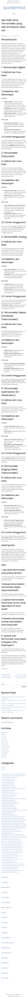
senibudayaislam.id (6, 823)
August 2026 (4, 732)
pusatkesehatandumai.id (7, 805)
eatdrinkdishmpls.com (20, 828)
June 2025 (3, 757)
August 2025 (4, 753)
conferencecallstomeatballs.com (9, 869)
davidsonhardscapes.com (7, 833)
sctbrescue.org (20, 865)
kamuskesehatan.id (18, 846)
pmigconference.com (12, 854)
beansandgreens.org (17, 849)
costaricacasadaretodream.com (9, 862)
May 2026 (3, 737)
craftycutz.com (5, 829)
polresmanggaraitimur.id (18, 842)
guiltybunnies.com (19, 834)
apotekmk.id (4, 818)
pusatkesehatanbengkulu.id (8, 790)
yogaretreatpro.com (20, 864)
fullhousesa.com (21, 838)
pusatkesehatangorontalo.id (8, 795)
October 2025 (4, 750)
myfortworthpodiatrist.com (8, 864)
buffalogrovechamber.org (8, 828)
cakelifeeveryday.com (6, 849)
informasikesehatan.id (7, 846)
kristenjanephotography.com (8, 865)
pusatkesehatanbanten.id (7, 779)
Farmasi (3, 769)
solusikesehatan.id (6, 774)
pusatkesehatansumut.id (7, 782)
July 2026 (3, 734)
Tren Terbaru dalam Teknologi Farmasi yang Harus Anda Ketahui (20, 676)
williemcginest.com (6, 831)
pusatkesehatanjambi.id (19, 789)
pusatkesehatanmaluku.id (8, 792)
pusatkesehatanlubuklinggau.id (9, 808)
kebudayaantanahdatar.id (17, 823)
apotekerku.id (21, 816)
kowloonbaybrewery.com (7, 859)
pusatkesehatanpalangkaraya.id (9, 816)
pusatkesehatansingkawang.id (9, 815)
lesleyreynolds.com (6, 856)
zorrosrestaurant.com (16, 831)
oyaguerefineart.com (6, 839)
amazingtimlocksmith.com (15, 841)
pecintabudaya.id (19, 818)
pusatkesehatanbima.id (7, 813)
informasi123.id (14, 872)
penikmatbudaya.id (6, 821)
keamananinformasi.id (16, 870)
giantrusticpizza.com (13, 867)
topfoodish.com (16, 852)
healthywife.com (16, 839)
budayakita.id (15, 820)
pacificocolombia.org (6, 852)
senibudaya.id (22, 820)
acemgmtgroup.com (6, 836)
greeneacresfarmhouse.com (19, 836)
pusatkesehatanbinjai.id (20, 798)
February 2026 (5, 743)
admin (17, 36)
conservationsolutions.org (8, 851)
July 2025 (3, 755)
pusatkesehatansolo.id (7, 810)
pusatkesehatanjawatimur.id (8, 780)
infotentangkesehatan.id (14, 844)
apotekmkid (14, 7)
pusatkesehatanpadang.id (8, 800)
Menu (14, 14)
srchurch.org (4, 867)
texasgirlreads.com (14, 829)
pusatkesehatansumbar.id (8, 784)
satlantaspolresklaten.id (20, 826)
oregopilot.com (11, 860)
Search (3, 684)
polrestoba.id (4, 844)
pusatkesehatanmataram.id (8, 811)
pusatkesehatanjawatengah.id (9, 787)
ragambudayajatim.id (6, 820)
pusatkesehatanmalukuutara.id (9, 793)
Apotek (7, 668)
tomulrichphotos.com (16, 856)
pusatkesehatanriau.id (7, 789)
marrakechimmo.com (6, 842)
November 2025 (5, 748)
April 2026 (3, 739)
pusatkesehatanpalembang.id (9, 807)
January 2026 (4, 745)
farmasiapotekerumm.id (7, 847)
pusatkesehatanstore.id (7, 775)
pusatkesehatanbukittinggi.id (8, 802)
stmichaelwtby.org (6, 870)
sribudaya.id (23, 824)
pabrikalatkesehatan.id (19, 775)
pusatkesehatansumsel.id (7, 785)
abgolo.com (4, 860)
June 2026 (3, 736)
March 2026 (4, 741)
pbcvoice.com (4, 841)
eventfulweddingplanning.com (9, 857)
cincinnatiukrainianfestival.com (9, 838)
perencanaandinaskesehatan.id (9, 777)
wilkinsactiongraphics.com (8, 834)
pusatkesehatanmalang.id (19, 810)
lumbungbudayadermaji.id (18, 821)
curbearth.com (18, 851)
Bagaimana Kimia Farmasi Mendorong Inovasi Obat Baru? (6, 676)
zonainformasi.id (5, 872)
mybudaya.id (4, 824)
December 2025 (5, 746)
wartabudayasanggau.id (14, 824)
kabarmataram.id (18, 847)
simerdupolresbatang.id (7, 826)
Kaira (15, 994)
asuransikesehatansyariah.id (18, 774)
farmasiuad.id (11, 818)
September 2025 (5, 752)
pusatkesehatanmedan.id (7, 798)
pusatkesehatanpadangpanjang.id (10, 803)
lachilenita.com (18, 859)
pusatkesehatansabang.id (8, 797)
